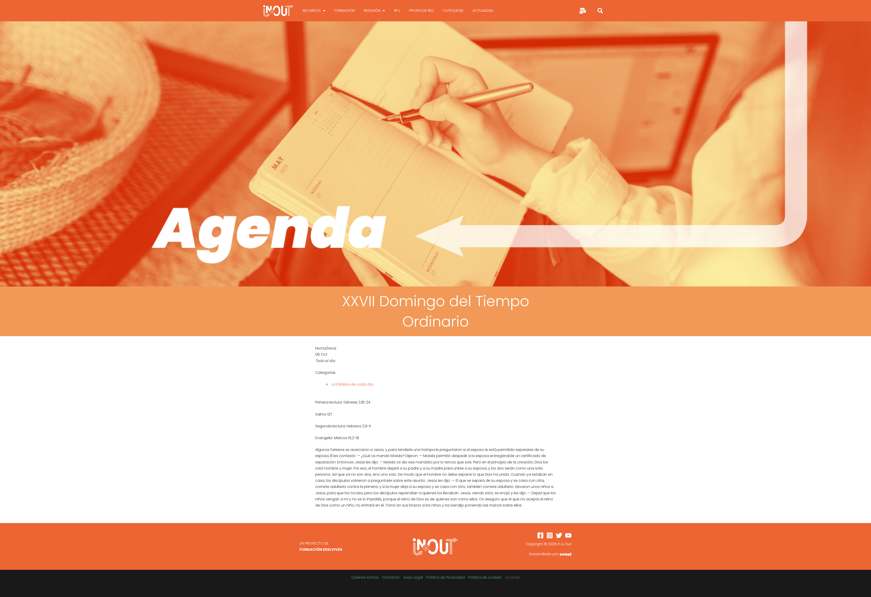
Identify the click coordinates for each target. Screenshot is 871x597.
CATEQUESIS (453, 10)
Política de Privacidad (445, 577)
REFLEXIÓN (372, 10)
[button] (600, 10)
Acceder (512, 577)
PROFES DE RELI (421, 10)
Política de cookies (485, 577)
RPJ (397, 10)
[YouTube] (568, 535)
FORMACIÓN (344, 10)
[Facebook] (540, 535)
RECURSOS (312, 10)
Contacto (391, 577)
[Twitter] (559, 535)
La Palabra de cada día (352, 384)
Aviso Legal (413, 577)
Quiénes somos (365, 577)
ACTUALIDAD (482, 10)
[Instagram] (549, 535)
